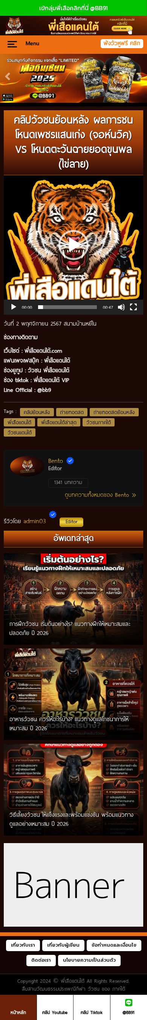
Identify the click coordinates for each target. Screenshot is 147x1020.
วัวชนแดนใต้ (20, 432)
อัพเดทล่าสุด (74, 537)
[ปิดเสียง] (121, 307)
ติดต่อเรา (41, 960)
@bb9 (44, 389)
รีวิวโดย (40, 521)
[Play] (13, 307)
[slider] (67, 307)
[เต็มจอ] (133, 307)
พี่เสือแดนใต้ (19, 422)
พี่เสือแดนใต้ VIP (51, 380)
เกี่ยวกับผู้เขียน (63, 944)
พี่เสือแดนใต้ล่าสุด (59, 422)
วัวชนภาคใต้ (98, 422)
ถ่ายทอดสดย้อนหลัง (114, 412)
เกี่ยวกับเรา (23, 944)
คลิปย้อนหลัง (37, 412)
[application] (73, 245)
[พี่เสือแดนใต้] (73, 78)
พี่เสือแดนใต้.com (43, 350)
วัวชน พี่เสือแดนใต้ (48, 370)
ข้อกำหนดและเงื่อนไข (114, 944)
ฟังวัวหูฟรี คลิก (122, 43)
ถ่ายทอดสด (72, 412)
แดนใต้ (63, 360)
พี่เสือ (50, 360)
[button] (73, 245)
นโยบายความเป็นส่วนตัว (89, 960)
